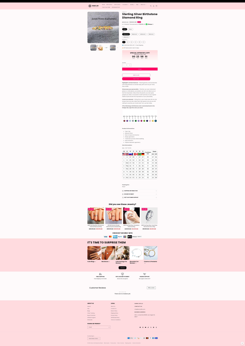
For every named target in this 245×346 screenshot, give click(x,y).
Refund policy (106, 343)
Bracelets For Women (134, 262)
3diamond (126, 34)
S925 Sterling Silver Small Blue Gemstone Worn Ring (149, 226)
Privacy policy (113, 343)
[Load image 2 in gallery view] (100, 48)
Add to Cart (149, 228)
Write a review (151, 287)
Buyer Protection (91, 315)
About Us (113, 306)
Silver (130, 29)
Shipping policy (128, 343)
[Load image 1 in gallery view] (93, 48)
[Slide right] (117, 47)
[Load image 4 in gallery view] (113, 48)
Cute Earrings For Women (121, 262)
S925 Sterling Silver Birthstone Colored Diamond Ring (96, 226)
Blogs (88, 311)
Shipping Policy (114, 313)
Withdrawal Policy (115, 317)
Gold (125, 29)
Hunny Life (93, 343)
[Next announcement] (157, 1)
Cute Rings (90, 261)
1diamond (151, 34)
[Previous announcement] (87, 1)
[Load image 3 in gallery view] (106, 48)
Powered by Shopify (99, 343)
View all (123, 267)
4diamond (142, 34)
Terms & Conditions (116, 319)
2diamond (126, 37)
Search (89, 306)
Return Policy (114, 311)
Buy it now (136, 78)
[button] (110, 4)
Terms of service (120, 343)
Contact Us (113, 308)
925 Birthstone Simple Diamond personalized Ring (113, 226)
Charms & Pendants (150, 261)
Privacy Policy (114, 315)
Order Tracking (91, 313)
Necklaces (105, 261)
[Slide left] (88, 47)
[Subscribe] (109, 327)
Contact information (136, 343)
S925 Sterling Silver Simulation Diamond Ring (131, 226)
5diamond (134, 34)
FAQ (88, 308)
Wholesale (89, 319)
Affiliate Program (91, 317)
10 (139, 42)
